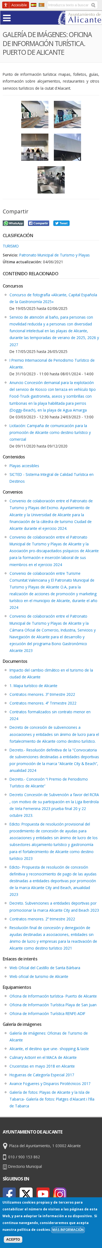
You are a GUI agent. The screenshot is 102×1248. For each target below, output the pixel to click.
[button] (17, 17)
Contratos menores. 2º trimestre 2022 (42, 918)
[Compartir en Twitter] (61, 222)
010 (11, 1156)
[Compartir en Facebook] (38, 222)
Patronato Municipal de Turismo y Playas (54, 255)
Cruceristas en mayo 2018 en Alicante (42, 1066)
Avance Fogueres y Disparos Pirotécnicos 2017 (50, 1083)
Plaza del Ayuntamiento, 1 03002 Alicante (45, 1145)
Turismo (11, 246)
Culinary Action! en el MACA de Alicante (43, 1057)
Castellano (33, 5)
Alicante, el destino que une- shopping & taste (49, 1048)
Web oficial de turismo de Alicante (39, 976)
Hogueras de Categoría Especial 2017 (42, 1074)
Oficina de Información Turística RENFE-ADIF (47, 1013)
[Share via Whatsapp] (13, 222)
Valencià (41, 5)
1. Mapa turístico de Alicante (33, 685)
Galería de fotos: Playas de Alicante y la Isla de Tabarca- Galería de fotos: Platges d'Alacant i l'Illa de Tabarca (52, 1099)
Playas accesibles (24, 465)
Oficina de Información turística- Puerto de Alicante (53, 996)
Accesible (19, 4)
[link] (80, 21)
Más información (68, 1230)
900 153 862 (29, 1156)
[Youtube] (43, 1194)
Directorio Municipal (25, 1166)
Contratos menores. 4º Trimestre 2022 (43, 703)
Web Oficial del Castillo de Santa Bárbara (45, 967)
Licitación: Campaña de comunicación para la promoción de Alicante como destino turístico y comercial (50, 432)
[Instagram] (59, 1194)
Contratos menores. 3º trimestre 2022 (42, 694)
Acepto (13, 1239)
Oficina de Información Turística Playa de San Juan (53, 1004)
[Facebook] (9, 1194)
